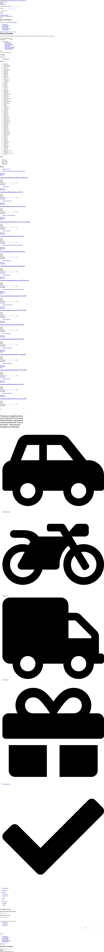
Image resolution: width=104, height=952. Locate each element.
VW (5, 149)
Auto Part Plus (7, 69)
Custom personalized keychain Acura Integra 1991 (12, 251)
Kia (5, 104)
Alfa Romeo (7, 65)
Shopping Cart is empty (4, 22)
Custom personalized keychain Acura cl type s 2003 (12, 206)
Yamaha (6, 151)
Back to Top (2, 943)
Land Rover (7, 107)
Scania (6, 137)
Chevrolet (6, 79)
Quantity (1, 182)
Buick (6, 75)
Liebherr (6, 109)
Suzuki (6, 143)
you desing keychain (8, 153)
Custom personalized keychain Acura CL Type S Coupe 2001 (15, 222)
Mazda (6, 115)
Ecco (5, 87)
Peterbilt (6, 126)
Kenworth (6, 103)
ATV (5, 67)
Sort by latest (7, 45)
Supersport (6, 142)
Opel (6, 125)
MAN (5, 112)
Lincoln (6, 110)
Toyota (6, 147)
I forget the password (4, 15)
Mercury (6, 119)
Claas (5, 83)
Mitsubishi (7, 121)
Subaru (6, 141)
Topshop (6, 145)
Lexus (6, 108)
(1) (6, 169)
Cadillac (6, 77)
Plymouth (6, 128)
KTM (5, 106)
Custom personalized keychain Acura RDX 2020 (12, 324)
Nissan (6, 122)
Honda (6, 95)
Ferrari (6, 89)
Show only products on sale (6, 38)
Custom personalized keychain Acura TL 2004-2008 (13, 354)
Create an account (9, 16)
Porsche (6, 130)
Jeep (5, 100)
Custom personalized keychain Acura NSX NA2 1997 (13, 296)
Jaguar (6, 97)
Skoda (6, 139)
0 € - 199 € (4, 160)
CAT (5, 78)
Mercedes (6, 116)
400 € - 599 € (5, 162)
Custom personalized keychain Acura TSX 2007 (12, 384)
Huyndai (6, 96)
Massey (6, 114)
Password (2, 8)
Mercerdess (7, 118)
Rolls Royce (7, 133)
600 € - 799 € (5, 163)
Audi (6, 68)
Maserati (6, 113)
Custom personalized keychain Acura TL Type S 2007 (13, 370)
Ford (5, 90)
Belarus (6, 71)
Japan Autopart (7, 98)
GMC (6, 92)
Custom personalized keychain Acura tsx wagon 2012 (13, 398)
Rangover (6, 131)
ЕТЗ (5, 154)
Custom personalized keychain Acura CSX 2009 (12, 236)
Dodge (6, 86)
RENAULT (7, 132)
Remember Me (4, 10)
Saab (5, 136)
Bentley (6, 72)
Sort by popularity (8, 43)
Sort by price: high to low (10, 48)
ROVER (6, 135)
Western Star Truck (8, 150)
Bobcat (6, 74)
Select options (2, 174)
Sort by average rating (9, 44)
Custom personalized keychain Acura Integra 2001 (12, 266)
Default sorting (7, 42)
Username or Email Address (5, 6)
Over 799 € (4, 164)
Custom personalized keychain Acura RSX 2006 (12, 339)
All (3, 158)
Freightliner (7, 91)
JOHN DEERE (7, 101)
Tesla (5, 144)
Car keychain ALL (6, 31)
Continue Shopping (13, 22)
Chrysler (6, 80)
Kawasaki (6, 102)
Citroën (6, 81)
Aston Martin (7, 66)
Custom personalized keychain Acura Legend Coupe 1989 (14, 280)
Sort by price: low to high (10, 46)
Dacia (5, 84)
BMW (6, 73)
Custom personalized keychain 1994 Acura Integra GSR (14, 177)
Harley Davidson (8, 94)
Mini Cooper (7, 120)
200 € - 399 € (5, 161)
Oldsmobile (7, 124)
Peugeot (6, 127)
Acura (5, 63)
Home (1, 31)
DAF (5, 85)
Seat (5, 138)
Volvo (6, 148)
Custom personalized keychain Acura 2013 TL (11, 192)
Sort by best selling (8, 49)
